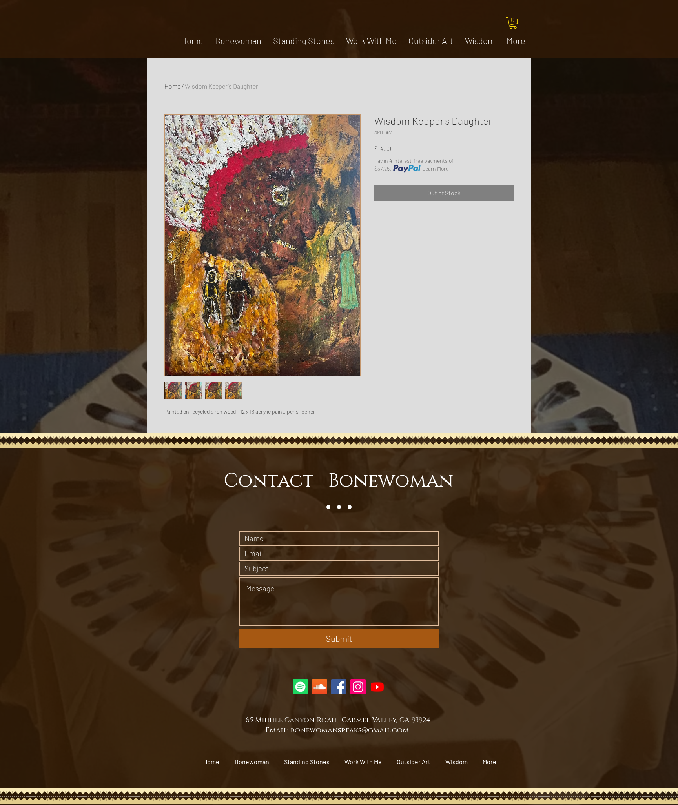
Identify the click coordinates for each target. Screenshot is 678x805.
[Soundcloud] (319, 686)
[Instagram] (358, 686)
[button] (513, 23)
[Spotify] (300, 686)
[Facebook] (338, 686)
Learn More (435, 168)
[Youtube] (377, 686)
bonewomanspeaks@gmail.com (349, 730)
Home (172, 86)
